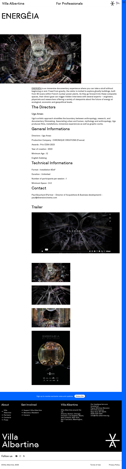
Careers (27, 415)
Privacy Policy (114, 465)
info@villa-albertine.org (100, 415)
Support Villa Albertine (33, 410)
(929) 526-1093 (97, 414)
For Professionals (69, 3)
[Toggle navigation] (124, 2)
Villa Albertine (13, 3)
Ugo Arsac (37, 113)
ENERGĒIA (37, 88)
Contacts (7, 417)
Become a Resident (31, 413)
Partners (7, 415)
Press (6, 420)
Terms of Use (95, 465)
